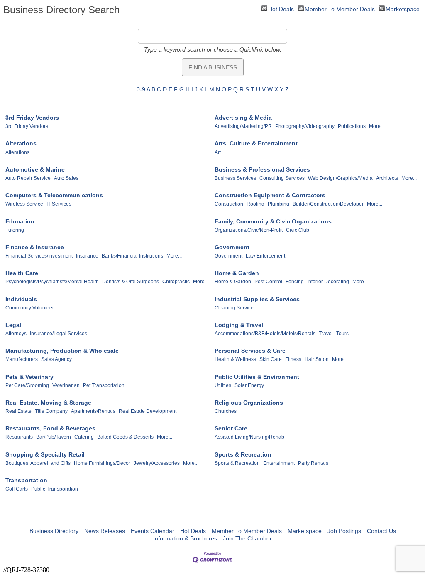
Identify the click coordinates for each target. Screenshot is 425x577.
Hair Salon (317, 359)
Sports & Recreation (243, 454)
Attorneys (16, 333)
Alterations (21, 143)
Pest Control (268, 282)
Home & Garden (237, 273)
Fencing (295, 282)
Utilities (223, 385)
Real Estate (18, 411)
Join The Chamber (247, 538)
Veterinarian (66, 385)
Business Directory (53, 531)
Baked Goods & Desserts (125, 437)
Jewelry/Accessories (157, 463)
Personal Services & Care (250, 350)
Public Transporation (54, 489)
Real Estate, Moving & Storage (48, 402)
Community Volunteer (29, 308)
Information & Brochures (185, 538)
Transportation (26, 480)
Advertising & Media (243, 117)
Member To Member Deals (340, 8)
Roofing (255, 204)
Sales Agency (56, 359)
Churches (226, 411)
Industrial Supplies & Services (257, 299)
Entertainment (279, 463)
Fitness (293, 359)
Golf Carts (16, 489)
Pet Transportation (104, 385)
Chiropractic (176, 282)
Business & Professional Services (262, 169)
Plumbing (278, 204)
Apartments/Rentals (93, 411)
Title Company (51, 411)
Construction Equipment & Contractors (270, 195)
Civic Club (297, 230)
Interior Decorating (328, 282)
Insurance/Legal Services (58, 333)
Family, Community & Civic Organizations (273, 221)
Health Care (21, 273)
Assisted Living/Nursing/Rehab (249, 437)
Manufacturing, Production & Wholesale (62, 350)
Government (232, 247)
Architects (387, 178)
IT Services (58, 204)
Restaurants (19, 437)
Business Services (235, 178)
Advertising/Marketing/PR (243, 126)
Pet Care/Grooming (27, 385)
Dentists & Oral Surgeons (130, 282)
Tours (342, 333)
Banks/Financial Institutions (132, 256)
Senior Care (231, 428)
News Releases (104, 531)
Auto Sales (66, 178)
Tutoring (14, 230)
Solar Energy (249, 385)
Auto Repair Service (28, 178)
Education (19, 221)
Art (218, 152)
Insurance (87, 256)
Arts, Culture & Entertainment (256, 143)
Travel (326, 333)
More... (376, 126)
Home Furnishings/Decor (102, 463)
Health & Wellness (235, 359)
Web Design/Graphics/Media (340, 178)
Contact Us (381, 531)
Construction (229, 204)
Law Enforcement (265, 256)
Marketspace (403, 8)
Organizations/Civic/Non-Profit (249, 230)
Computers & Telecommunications (54, 195)
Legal (13, 325)
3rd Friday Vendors (32, 117)
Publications (352, 126)
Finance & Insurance (34, 247)
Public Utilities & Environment (257, 376)
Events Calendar (152, 531)
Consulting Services (282, 178)
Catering (84, 437)
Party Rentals (313, 463)
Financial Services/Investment (39, 256)
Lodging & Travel (239, 325)
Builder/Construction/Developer (328, 204)
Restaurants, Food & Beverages (50, 428)
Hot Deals (281, 8)
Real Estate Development (147, 411)
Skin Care (270, 359)
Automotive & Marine (35, 169)
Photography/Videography (305, 126)
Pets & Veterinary (29, 376)
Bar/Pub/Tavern (53, 437)
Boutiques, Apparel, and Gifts (38, 463)
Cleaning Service (234, 308)
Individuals (21, 299)
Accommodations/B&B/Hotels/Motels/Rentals (265, 333)
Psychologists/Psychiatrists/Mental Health (52, 282)
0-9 (141, 89)
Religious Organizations (249, 402)
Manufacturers (21, 359)
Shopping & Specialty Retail (45, 454)
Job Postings (344, 531)
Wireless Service (24, 204)
